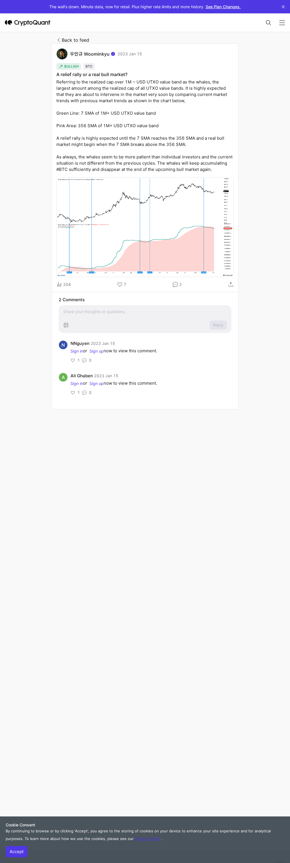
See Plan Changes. (223, 6)
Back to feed (75, 40)
